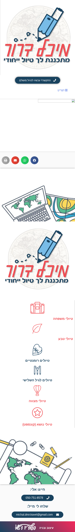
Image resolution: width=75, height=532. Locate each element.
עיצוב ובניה (46, 527)
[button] (34, 160)
